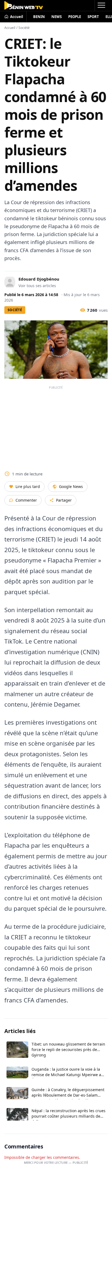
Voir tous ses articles (37, 285)
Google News (71, 486)
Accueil (9, 27)
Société (24, 27)
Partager (64, 500)
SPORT (93, 16)
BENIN (39, 16)
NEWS (56, 16)
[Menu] (101, 5)
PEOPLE (74, 16)
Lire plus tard (27, 486)
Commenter (26, 500)
